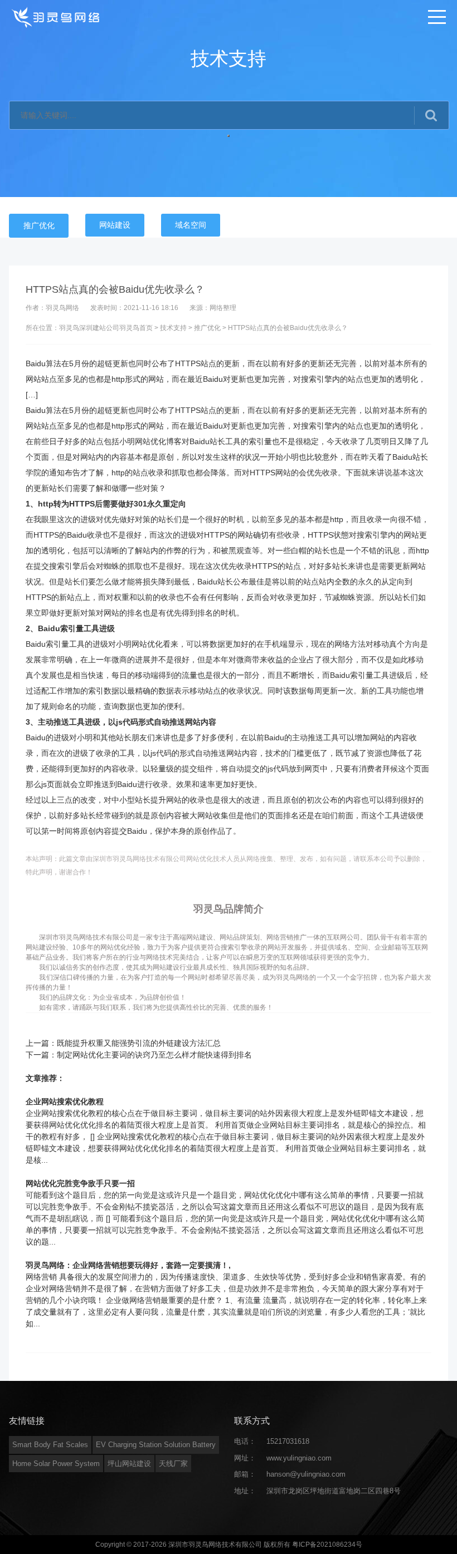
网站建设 (114, 224)
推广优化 (39, 225)
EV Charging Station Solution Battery (156, 1444)
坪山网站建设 (129, 1463)
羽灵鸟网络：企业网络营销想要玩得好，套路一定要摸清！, (128, 1265)
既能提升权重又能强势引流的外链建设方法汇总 (139, 1043)
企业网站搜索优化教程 (65, 1101)
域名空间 (190, 224)
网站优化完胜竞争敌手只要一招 (80, 1183)
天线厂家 (173, 1463)
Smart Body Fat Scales (50, 1444)
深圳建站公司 (99, 328)
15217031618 (287, 1441)
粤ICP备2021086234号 (327, 1544)
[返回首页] (56, 16)
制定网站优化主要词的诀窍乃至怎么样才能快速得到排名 (154, 1054)
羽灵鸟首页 (136, 328)
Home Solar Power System (56, 1463)
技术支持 (173, 328)
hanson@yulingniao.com (306, 1474)
